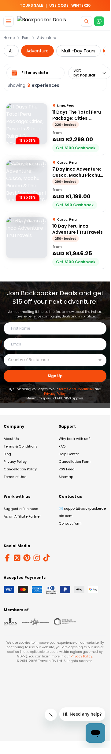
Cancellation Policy (20, 469)
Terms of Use (15, 476)
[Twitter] (17, 557)
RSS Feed (67, 469)
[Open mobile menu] (8, 21)
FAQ (62, 446)
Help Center (69, 453)
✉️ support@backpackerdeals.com (82, 512)
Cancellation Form (75, 461)
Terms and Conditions (76, 389)
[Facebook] (7, 557)
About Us (11, 438)
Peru (26, 37)
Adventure (46, 37)
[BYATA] (10, 621)
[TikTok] (46, 557)
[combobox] (50, 360)
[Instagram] (36, 557)
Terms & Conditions (21, 446)
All (11, 51)
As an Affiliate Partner (22, 516)
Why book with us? (74, 438)
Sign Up (55, 375)
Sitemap (66, 476)
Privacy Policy (55, 393)
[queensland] (65, 621)
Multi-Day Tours (78, 51)
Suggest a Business (21, 508)
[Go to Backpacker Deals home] (41, 21)
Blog (7, 453)
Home (9, 37)
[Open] (100, 360)
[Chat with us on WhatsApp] (99, 21)
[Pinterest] (27, 557)
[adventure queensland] (35, 621)
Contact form (70, 523)
